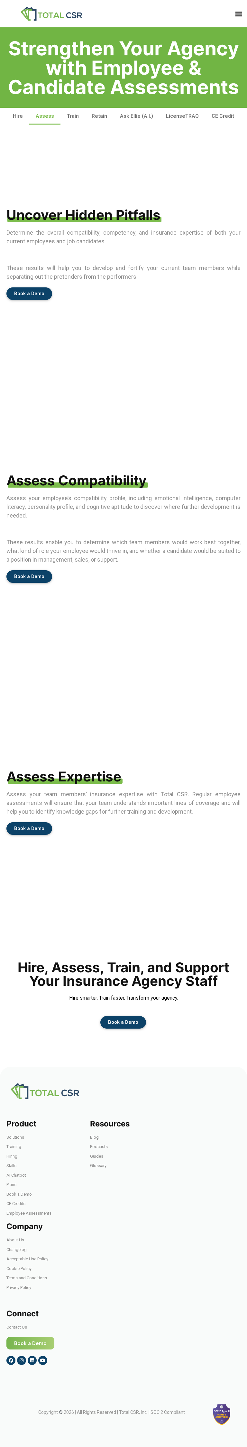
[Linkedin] (32, 1360)
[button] (238, 14)
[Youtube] (42, 1360)
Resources (110, 1123)
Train (73, 116)
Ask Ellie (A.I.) (136, 116)
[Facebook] (10, 1360)
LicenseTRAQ (182, 116)
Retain (99, 116)
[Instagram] (21, 1360)
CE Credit (223, 116)
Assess (45, 116)
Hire (18, 116)
